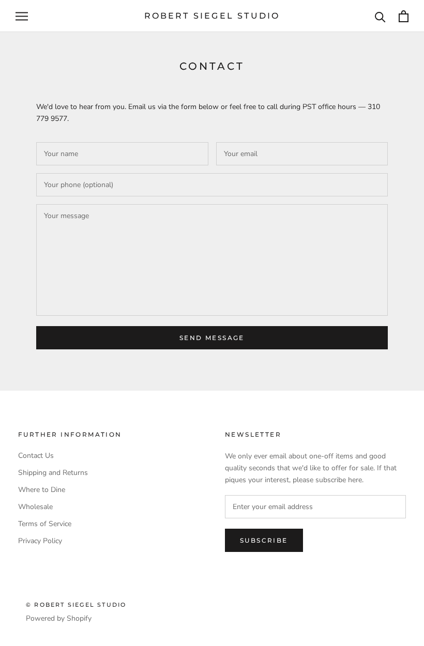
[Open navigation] (22, 16)
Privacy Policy (40, 541)
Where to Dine (41, 490)
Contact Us (36, 455)
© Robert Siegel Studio (76, 604)
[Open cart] (403, 16)
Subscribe (264, 540)
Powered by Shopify (59, 618)
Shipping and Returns (53, 473)
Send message (212, 338)
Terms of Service (44, 524)
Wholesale (35, 507)
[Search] (380, 16)
